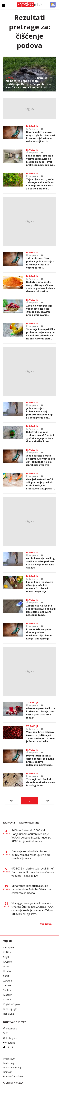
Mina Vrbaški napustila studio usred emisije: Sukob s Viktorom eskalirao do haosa (31, 889)
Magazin (7, 994)
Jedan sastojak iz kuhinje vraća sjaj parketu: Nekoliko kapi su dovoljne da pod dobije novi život (39, 413)
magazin (11, 77)
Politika (7, 952)
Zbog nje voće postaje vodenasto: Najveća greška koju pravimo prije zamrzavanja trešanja (39, 310)
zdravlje (32, 702)
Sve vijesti (8, 947)
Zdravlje (7, 980)
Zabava (7, 985)
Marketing (8, 1063)
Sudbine (7, 990)
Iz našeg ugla (10, 1009)
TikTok (9, 1047)
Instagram (11, 1038)
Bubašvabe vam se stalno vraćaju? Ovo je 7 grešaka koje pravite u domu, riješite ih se (40, 436)
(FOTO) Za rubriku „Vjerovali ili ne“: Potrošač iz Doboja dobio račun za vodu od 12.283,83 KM (32, 872)
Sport (6, 975)
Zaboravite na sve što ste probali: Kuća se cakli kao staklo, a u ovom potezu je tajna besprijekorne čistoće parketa (41, 610)
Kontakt (7, 1071)
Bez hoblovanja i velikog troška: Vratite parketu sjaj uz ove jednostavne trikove (40, 563)
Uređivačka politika (13, 1076)
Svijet (6, 957)
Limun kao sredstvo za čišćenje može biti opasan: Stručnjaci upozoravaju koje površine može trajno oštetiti (39, 586)
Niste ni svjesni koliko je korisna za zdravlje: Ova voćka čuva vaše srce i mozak (40, 713)
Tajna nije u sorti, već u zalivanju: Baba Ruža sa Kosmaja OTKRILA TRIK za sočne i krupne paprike (40, 184)
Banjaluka (8, 1013)
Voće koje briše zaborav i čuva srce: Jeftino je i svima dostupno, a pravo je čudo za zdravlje (40, 736)
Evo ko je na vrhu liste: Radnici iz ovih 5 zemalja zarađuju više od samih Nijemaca (31, 854)
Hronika (7, 971)
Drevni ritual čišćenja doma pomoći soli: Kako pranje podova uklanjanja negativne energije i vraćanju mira (40, 760)
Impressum (9, 1058)
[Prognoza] (53, 5)
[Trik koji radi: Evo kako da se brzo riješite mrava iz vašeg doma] (13, 780)
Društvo (7, 961)
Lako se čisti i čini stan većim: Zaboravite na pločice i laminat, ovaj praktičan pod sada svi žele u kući (39, 160)
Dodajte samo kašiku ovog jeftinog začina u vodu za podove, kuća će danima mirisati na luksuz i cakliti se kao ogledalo (40, 286)
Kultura (7, 999)
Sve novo (46, 924)
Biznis (6, 966)
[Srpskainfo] (29, 4)
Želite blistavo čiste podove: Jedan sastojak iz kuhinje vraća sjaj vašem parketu (40, 263)
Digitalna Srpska (11, 1004)
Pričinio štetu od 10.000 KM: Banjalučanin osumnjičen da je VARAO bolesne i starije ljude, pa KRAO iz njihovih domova (31, 836)
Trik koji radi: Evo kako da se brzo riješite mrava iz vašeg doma (41, 782)
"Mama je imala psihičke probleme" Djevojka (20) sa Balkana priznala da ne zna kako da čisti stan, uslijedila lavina (40, 334)
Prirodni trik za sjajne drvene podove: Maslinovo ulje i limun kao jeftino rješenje (39, 634)
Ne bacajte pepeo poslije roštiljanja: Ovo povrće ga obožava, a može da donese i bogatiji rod (29, 84)
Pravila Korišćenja (12, 1067)
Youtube (10, 1042)
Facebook (11, 1028)
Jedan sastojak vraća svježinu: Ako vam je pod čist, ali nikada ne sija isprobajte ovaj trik (40, 460)
